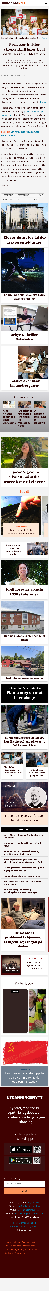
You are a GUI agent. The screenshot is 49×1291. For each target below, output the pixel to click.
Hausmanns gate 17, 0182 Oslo (28, 1213)
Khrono (43, 102)
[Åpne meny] (46, 3)
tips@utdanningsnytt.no (28, 1206)
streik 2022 (23, 199)
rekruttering (9, 199)
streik (34, 199)
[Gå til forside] (13, 3)
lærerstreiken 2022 (25, 195)
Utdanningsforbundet (28, 1209)
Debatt (24, 491)
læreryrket (8, 195)
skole (40, 195)
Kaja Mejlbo (33, 1202)
